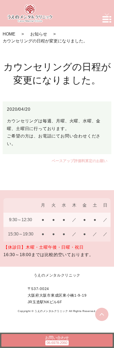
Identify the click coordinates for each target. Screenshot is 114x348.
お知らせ (38, 34)
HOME (9, 34)
